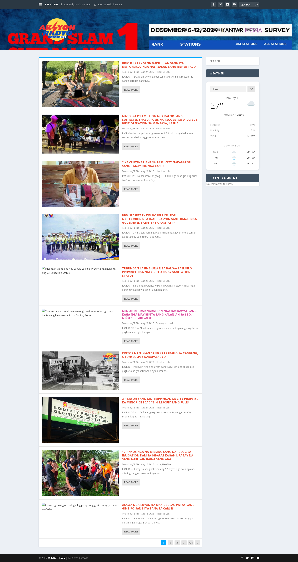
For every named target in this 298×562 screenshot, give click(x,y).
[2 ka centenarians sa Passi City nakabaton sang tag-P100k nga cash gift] (80, 184)
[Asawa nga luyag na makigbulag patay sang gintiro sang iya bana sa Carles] (80, 507)
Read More (131, 89)
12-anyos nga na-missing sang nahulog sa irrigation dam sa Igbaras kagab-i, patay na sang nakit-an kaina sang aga (157, 455)
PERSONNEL (181, 29)
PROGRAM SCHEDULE (208, 29)
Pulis (168, 128)
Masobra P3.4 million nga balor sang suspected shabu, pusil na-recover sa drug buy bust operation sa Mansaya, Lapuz (159, 119)
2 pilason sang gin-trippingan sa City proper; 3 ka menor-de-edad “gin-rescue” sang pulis (160, 400)
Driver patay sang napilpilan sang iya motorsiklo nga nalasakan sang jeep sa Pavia (159, 65)
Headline (160, 71)
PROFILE (163, 29)
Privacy (251, 29)
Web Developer (56, 558)
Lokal (168, 71)
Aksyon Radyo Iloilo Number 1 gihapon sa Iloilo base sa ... (92, 4)
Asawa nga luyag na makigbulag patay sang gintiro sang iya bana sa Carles (158, 506)
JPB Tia (135, 71)
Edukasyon (161, 323)
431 (191, 542)
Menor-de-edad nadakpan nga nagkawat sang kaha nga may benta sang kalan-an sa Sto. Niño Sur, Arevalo (159, 314)
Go (251, 89)
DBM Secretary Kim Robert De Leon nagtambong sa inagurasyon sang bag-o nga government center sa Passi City (159, 219)
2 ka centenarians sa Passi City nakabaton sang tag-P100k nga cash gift (156, 164)
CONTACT (233, 29)
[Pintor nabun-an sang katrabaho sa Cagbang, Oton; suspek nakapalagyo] (80, 370)
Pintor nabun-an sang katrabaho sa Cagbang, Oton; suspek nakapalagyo (160, 355)
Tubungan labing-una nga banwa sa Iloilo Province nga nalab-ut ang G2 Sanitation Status (157, 272)
